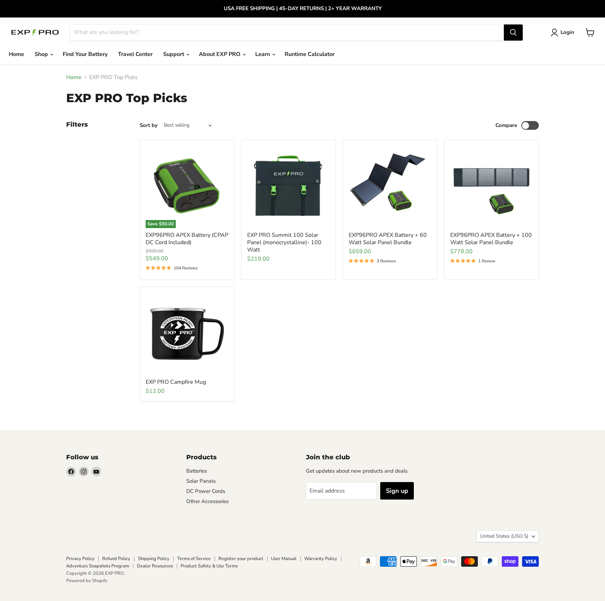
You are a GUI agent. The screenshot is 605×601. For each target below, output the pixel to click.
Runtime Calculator (310, 54)
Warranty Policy (320, 559)
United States (504, 536)
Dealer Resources (155, 566)
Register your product (240, 559)
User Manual (284, 559)
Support (174, 54)
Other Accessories (207, 501)
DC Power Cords (205, 491)
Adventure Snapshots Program (97, 566)
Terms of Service (194, 559)
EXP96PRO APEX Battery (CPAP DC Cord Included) (187, 238)
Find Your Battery (85, 54)
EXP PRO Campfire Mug (176, 382)
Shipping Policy (153, 559)
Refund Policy (116, 559)
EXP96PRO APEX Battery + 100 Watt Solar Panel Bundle (491, 238)
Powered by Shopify (86, 581)
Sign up (397, 491)
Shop (42, 54)
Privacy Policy (80, 559)
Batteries (196, 470)
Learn (263, 54)
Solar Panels (201, 481)
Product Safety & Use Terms (209, 566)
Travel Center (135, 54)
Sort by (149, 125)
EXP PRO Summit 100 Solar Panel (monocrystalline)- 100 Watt (284, 242)
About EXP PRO (220, 54)
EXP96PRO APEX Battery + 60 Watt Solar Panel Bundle (388, 238)
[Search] (513, 32)
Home (16, 54)
